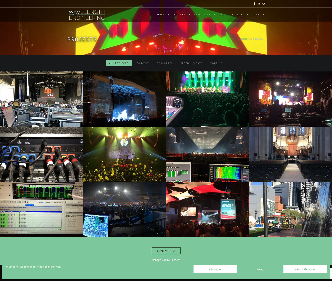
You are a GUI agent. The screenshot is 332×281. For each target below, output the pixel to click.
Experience (202, 15)
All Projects (118, 63)
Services (179, 15)
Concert (143, 63)
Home (160, 15)
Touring (216, 63)
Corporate (165, 63)
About (223, 15)
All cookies (215, 269)
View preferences (305, 269)
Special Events (192, 63)
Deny (260, 269)
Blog (240, 15)
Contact (258, 15)
